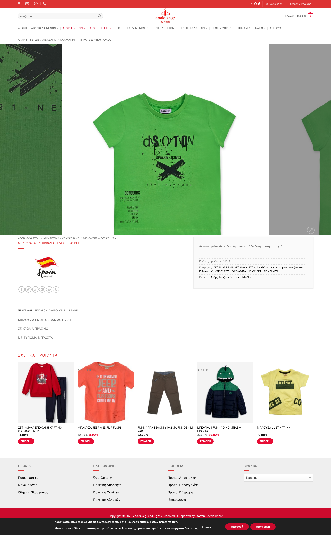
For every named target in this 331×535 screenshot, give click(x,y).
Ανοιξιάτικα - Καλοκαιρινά (59, 39)
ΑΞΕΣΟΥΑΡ (276, 28)
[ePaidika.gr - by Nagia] (165, 16)
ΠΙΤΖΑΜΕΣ (244, 28)
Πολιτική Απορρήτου (108, 485)
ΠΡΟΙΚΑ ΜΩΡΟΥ (221, 28)
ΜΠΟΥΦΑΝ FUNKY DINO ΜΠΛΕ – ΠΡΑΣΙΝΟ (219, 429)
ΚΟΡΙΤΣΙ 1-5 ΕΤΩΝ (163, 28)
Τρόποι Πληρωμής (181, 492)
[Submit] (99, 16)
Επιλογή (26, 441)
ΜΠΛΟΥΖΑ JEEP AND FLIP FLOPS (100, 427)
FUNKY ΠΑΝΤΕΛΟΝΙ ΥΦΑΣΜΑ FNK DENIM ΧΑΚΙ (165, 429)
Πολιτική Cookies (106, 492)
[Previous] (11, 139)
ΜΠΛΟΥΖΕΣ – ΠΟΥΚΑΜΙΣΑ (95, 39)
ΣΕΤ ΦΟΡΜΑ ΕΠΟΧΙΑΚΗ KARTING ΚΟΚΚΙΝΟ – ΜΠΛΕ (40, 429)
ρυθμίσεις (205, 527)
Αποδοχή (237, 526)
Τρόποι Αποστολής (182, 477)
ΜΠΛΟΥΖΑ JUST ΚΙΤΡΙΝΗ (274, 427)
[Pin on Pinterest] (49, 289)
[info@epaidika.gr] (27, 4)
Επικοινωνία (177, 499)
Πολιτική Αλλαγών (106, 499)
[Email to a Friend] (42, 289)
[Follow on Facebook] (252, 3)
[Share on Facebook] (21, 289)
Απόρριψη (263, 526)
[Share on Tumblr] (56, 289)
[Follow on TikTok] (259, 3)
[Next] (319, 139)
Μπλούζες (246, 277)
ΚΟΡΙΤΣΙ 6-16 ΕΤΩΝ (193, 28)
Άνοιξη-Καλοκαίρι (229, 277)
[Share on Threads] (35, 289)
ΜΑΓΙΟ (259, 28)
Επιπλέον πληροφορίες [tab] (50, 310)
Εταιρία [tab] (74, 310)
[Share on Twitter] (28, 289)
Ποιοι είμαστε (28, 477)
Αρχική (22, 28)
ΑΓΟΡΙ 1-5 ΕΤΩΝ (73, 28)
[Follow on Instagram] (255, 3)
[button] (274, 4)
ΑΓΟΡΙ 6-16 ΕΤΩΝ (100, 28)
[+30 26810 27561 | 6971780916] (45, 4)
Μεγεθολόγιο (28, 485)
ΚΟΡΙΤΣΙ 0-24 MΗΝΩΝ (131, 28)
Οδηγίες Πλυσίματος (33, 492)
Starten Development (209, 516)
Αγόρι (214, 277)
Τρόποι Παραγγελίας (183, 485)
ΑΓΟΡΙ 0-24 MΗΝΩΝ (43, 28)
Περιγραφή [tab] (25, 310)
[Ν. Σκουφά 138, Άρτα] (19, 4)
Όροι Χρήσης (102, 477)
